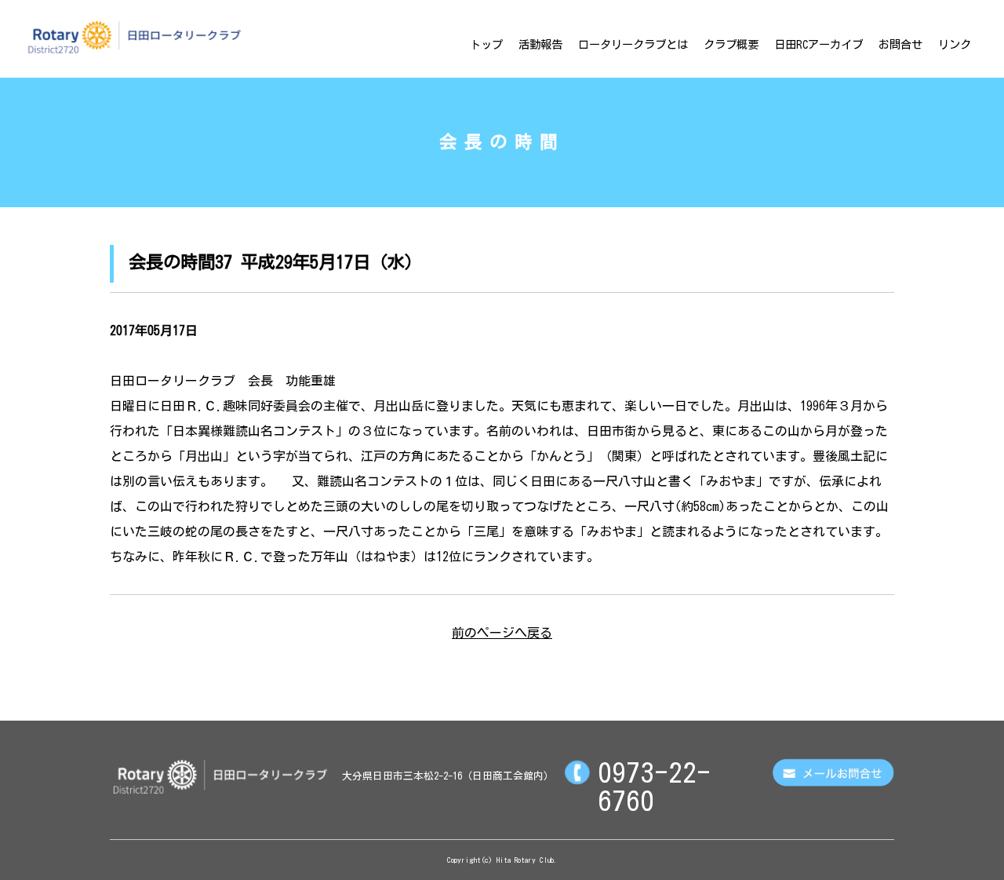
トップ (486, 44)
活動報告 (540, 44)
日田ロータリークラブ (134, 37)
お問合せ (900, 44)
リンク (954, 44)
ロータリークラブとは (633, 44)
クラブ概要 (731, 44)
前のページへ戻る (502, 632)
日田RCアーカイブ (818, 44)
